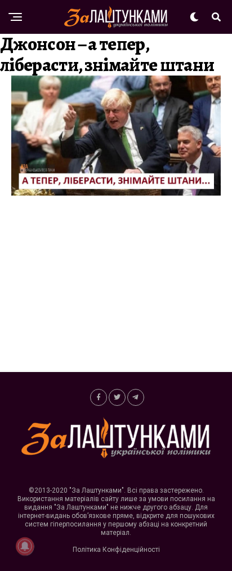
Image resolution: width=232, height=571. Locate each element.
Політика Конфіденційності (116, 550)
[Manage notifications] (25, 546)
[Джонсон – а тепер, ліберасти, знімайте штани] (116, 192)
